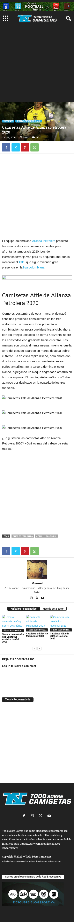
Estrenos (8, 121)
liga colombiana (33, 267)
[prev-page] (34, 648)
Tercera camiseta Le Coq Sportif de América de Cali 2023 (13, 638)
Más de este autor (53, 608)
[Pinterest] (25, 147)
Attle (21, 262)
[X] (16, 147)
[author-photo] (37, 569)
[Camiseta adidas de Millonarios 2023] (37, 623)
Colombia (51, 536)
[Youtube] (42, 598)
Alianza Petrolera (43, 241)
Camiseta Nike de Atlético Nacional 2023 (59, 636)
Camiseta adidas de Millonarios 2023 (37, 634)
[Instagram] (32, 598)
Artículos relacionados (24, 608)
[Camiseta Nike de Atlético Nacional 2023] (61, 623)
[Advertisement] (37, 63)
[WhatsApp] (34, 147)
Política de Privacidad (38, 861)
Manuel (37, 583)
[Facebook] (6, 147)
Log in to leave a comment (19, 665)
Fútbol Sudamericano (28, 121)
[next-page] (39, 648)
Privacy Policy (54, 861)
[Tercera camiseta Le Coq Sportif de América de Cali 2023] (13, 623)
